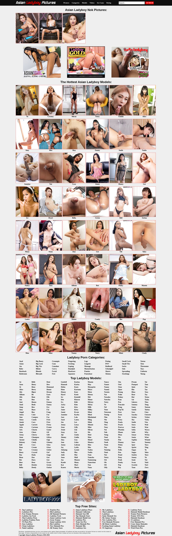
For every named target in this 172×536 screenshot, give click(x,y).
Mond (90, 440)
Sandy (134, 410)
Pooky (120, 462)
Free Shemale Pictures (110, 522)
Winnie (147, 440)
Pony (120, 457)
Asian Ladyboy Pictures (34, 535)
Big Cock (39, 364)
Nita (105, 425)
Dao (33, 457)
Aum (21, 437)
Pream (134, 382)
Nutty (106, 457)
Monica (90, 442)
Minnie (90, 425)
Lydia (76, 447)
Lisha (76, 442)
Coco (33, 445)
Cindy (34, 442)
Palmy (120, 397)
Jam (62, 407)
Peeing (107, 361)
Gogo (49, 455)
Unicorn (148, 415)
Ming (90, 420)
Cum (54, 364)
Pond (120, 455)
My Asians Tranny (109, 518)
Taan (133, 467)
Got (48, 460)
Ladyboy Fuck (55, 516)
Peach (120, 425)
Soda (133, 427)
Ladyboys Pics (27, 512)
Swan (134, 462)
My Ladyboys (107, 510)
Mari (76, 465)
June (63, 457)
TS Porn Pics (27, 522)
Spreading (126, 371)
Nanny (106, 387)
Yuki (146, 462)
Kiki (76, 402)
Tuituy (147, 410)
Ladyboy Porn (136, 510)
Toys (142, 369)
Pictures (66, 3)
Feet (53, 374)
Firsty (49, 425)
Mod (89, 435)
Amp (21, 407)
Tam (146, 384)
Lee (75, 422)
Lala (76, 417)
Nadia (90, 452)
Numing (107, 450)
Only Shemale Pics (83, 524)
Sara (133, 412)
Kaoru (63, 467)
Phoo (120, 435)
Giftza (49, 437)
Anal (21, 361)
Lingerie (87, 364)
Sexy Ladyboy (27, 524)
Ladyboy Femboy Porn (31, 520)
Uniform (143, 371)
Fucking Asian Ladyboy (111, 526)
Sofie (133, 432)
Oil (105, 465)
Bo (33, 395)
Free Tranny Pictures (30, 514)
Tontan (147, 407)
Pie (119, 437)
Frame (49, 427)
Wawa (147, 430)
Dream (49, 392)
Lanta (76, 420)
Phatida (121, 430)
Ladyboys (106, 514)
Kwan (76, 412)
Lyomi (76, 450)
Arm (21, 432)
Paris (120, 415)
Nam (89, 455)
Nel (105, 407)
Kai (62, 465)
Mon (89, 437)
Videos (92, 3)
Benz (33, 387)
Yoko (146, 452)
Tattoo (142, 361)
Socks (124, 366)
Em (48, 400)
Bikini (38, 369)
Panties (87, 371)
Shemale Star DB (82, 514)
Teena (147, 397)
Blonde (38, 371)
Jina (62, 440)
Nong (106, 435)
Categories (75, 3)
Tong (146, 405)
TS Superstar (107, 528)
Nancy (106, 382)
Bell (20, 465)
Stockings (125, 374)
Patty (120, 420)
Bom (33, 397)
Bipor (34, 392)
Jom (62, 442)
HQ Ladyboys (55, 512)
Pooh (120, 460)
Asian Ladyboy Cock (58, 518)
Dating (108, 3)
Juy (62, 460)
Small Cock (126, 361)
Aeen (21, 384)
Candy (34, 420)
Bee (20, 460)
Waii (146, 425)
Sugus (134, 452)
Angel (21, 412)
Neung (106, 415)
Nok (105, 432)
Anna (21, 420)
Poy (119, 467)
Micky (90, 405)
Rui (133, 397)
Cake (34, 415)
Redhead (108, 366)
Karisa (76, 384)
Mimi (90, 412)
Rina (133, 392)
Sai (133, 400)
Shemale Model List (83, 518)
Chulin (34, 440)
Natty (106, 402)
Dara (33, 460)
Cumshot (55, 366)
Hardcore (71, 371)
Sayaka (134, 415)
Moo (89, 445)
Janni (63, 412)
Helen (63, 387)
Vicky (147, 420)
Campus (35, 417)
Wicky (147, 435)
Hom (63, 390)
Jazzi (63, 420)
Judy (63, 452)
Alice (21, 390)
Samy (134, 407)
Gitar (49, 447)
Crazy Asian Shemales (139, 524)
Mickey (90, 402)
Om (119, 382)
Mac (76, 452)
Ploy (120, 447)
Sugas (134, 450)
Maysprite (91, 387)
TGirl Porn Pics (137, 528)
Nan (89, 465)
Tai (146, 382)
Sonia (134, 437)
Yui (146, 460)
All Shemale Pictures (58, 514)
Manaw (77, 460)
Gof (48, 452)
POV (107, 364)
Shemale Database (138, 518)
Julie (63, 455)
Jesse (63, 427)
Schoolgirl (109, 369)
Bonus (34, 402)
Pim (119, 440)
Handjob (71, 369)
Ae (20, 382)
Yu (146, 457)
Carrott (34, 425)
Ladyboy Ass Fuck (29, 516)
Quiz (133, 387)
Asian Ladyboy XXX (58, 522)
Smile (134, 422)
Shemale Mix (81, 526)
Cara (33, 422)
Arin (21, 427)
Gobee (49, 450)
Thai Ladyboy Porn (29, 518)
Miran (90, 430)
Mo (89, 432)
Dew (48, 384)
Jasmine (64, 415)
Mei (89, 397)
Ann (21, 417)
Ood (119, 384)
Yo (146, 450)
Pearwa (121, 427)
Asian (21, 364)
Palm (120, 395)
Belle (33, 382)
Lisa (75, 440)
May (89, 384)
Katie (76, 395)
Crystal (34, 452)
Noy (105, 447)
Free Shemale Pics (138, 522)
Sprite (134, 447)
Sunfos (134, 455)
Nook (106, 442)
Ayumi (21, 440)
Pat (119, 417)
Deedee (34, 465)
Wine (147, 437)
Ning (106, 422)
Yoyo (146, 455)
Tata (146, 392)
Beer (21, 462)
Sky (133, 420)
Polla (120, 450)
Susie (133, 460)
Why (146, 432)
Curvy (54, 369)
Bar (20, 450)
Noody (106, 440)
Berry (34, 390)
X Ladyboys (135, 520)
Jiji (62, 435)
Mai (75, 455)
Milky (90, 410)
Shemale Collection (83, 512)
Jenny (63, 425)
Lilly (76, 427)
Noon (106, 445)
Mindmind (92, 417)
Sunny (134, 457)
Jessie (63, 430)
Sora (133, 442)
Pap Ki (121, 410)
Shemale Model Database (140, 512)
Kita (76, 407)
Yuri (146, 465)
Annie (21, 422)
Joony (63, 445)
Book (34, 405)
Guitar (49, 467)
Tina (146, 402)
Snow (134, 425)
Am (20, 400)
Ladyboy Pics (81, 520)
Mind (90, 415)
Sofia (133, 430)
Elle (48, 397)
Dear (33, 462)
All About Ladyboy (109, 524)
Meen (90, 392)
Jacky (63, 405)
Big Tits (39, 366)
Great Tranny (55, 520)
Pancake (121, 405)
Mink (90, 422)
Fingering (72, 361)
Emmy (49, 405)
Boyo (33, 410)
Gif (48, 432)
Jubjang (64, 450)
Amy (21, 410)
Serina (134, 417)
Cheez (34, 432)
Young (142, 374)
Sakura (134, 402)
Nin (105, 420)
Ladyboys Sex (81, 528)
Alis (20, 392)
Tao (146, 390)
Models (84, 3)
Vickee (147, 417)
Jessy (63, 432)
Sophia (134, 440)
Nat (105, 395)
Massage (87, 366)
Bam (21, 447)
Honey (63, 392)
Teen (142, 364)
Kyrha (76, 415)
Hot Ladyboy (55, 524)
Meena (90, 395)
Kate (76, 392)
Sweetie (134, 465)
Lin (75, 432)
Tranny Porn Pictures (139, 514)
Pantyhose (88, 374)
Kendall (77, 397)
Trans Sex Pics (81, 522)
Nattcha (107, 400)
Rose (133, 395)
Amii (21, 405)
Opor (120, 390)
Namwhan (92, 462)
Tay (146, 395)
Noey (106, 427)
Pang (120, 407)
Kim (76, 405)
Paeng (120, 392)
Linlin (76, 437)
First (48, 422)
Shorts (107, 371)
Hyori (63, 395)
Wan (146, 427)
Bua (33, 412)
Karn (76, 387)
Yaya (146, 445)
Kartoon (77, 390)
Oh (105, 462)
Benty (34, 384)
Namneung (92, 460)
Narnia (106, 392)
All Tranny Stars (56, 528)
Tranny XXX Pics (137, 516)
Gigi (48, 440)
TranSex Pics (55, 510)
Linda (76, 435)
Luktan (77, 445)
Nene (106, 410)
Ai (20, 387)
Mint (90, 427)
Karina (77, 382)
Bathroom (23, 374)
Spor (133, 445)
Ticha (147, 400)
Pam (120, 400)
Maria (76, 467)
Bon (33, 400)
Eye (48, 407)
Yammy (147, 442)
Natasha (107, 397)
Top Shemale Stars (83, 516)
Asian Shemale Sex (109, 516)
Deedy (34, 467)
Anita (21, 415)
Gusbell (64, 382)
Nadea (90, 450)
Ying (146, 447)
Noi (105, 430)
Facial (54, 371)
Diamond (50, 387)
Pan (119, 402)
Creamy (35, 450)
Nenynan (107, 412)
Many (76, 462)
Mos (89, 447)
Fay (48, 417)
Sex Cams (100, 3)
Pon (119, 452)
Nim (105, 417)
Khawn (77, 400)
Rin (133, 390)
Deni (48, 382)
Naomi (106, 390)
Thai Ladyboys (108, 512)
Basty (21, 452)
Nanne (106, 384)
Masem (90, 382)
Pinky (120, 445)
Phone (120, 432)
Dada (34, 455)
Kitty (76, 410)
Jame (63, 410)
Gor (48, 457)
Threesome (144, 366)
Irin (62, 400)
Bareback (22, 371)
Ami (21, 402)
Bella (21, 467)
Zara (146, 467)
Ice (62, 397)
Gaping (71, 366)
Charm (34, 430)
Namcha (91, 457)
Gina (48, 445)
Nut (105, 455)
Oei (105, 460)
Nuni (106, 452)
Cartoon (35, 427)
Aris (20, 430)
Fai (48, 410)
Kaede (63, 462)
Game (49, 430)
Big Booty (39, 361)
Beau (21, 457)
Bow (33, 407)
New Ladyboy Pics (109, 520)
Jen (62, 422)
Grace (49, 462)
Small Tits (126, 364)
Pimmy (121, 442)
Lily (75, 430)
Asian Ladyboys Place (84, 510)
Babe (21, 369)
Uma (146, 412)
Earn (48, 395)
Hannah (64, 384)
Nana (90, 467)
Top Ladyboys (27, 510)
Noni (106, 437)
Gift (48, 435)
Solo (123, 369)
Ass (20, 366)
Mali (76, 457)
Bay (20, 455)
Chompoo (35, 437)
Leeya (76, 425)
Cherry (34, 435)
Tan (146, 387)
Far (48, 415)
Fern (48, 420)
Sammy (134, 405)
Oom (120, 387)
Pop (119, 465)
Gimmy (49, 442)
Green (49, 465)
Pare (120, 412)
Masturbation (89, 369)
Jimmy (63, 437)
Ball (20, 445)
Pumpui (135, 384)
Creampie (55, 361)
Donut (49, 390)
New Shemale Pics (57, 526)
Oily (105, 467)
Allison (22, 395)
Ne (105, 405)
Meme (90, 400)
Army (21, 435)
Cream (34, 447)
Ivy (62, 402)
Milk (89, 407)
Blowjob (39, 374)
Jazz (62, 417)
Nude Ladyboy (27, 528)
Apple (21, 425)
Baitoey (22, 442)
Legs (86, 361)
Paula (120, 422)
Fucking (71, 364)
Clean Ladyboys (28, 526)
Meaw (90, 390)
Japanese (71, 374)
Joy (62, 447)
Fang (48, 412)
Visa (146, 422)
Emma (49, 402)
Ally (20, 397)
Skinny (108, 374)
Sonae (134, 435)
